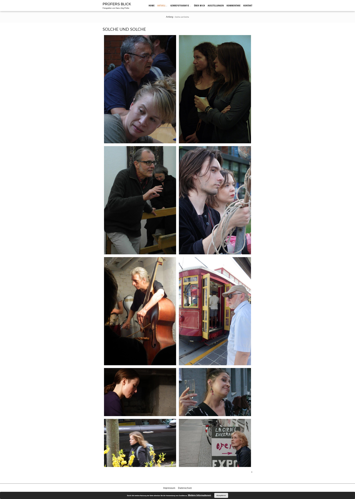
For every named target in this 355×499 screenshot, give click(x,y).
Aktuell (161, 5)
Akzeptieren (221, 495)
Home (152, 5)
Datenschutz (185, 488)
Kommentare (234, 5)
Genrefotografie (179, 5)
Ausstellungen (216, 5)
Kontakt (247, 5)
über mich (199, 5)
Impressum (169, 488)
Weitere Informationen (199, 495)
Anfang (169, 17)
